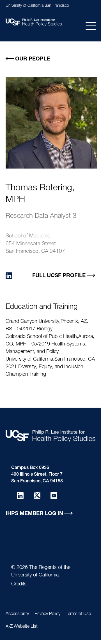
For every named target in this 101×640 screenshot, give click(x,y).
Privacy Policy (47, 614)
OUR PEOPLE (32, 59)
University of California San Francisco (37, 6)
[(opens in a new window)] (9, 276)
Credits (19, 584)
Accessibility (17, 614)
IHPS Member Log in (34, 514)
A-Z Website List (22, 627)
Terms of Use (78, 614)
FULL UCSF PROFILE (59, 276)
